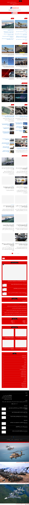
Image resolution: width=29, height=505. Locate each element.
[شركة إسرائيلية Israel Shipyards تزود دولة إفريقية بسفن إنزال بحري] (14, 272)
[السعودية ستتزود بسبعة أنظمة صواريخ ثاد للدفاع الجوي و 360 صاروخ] (12, 147)
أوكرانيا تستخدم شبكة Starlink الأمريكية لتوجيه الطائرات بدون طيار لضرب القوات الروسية (6, 132)
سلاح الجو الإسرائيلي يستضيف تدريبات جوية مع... (22, 462)
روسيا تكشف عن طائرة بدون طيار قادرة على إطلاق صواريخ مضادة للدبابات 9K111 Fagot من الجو (18, 123)
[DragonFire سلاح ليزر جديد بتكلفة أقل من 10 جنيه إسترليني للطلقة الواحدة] (8, 73)
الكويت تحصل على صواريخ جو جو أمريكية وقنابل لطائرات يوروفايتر (19, 284)
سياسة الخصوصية (15, 3)
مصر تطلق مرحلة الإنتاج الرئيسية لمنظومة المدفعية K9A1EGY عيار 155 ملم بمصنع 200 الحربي (8, 337)
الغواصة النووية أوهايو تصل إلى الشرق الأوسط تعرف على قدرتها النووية (8, 29)
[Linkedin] (14, 4)
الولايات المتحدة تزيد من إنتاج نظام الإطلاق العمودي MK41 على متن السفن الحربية (8, 32)
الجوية (14, 362)
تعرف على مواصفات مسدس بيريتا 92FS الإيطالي (21, 426)
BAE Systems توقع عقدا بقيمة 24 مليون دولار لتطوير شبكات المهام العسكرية (5, 125)
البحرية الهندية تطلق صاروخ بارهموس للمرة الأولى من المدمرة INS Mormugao (7, 39)
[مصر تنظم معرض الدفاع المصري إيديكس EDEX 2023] (21, 180)
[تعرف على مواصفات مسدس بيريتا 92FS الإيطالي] (4, 427)
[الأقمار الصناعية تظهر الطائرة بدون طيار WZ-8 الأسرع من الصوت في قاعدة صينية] (8, 110)
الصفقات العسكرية (14, 374)
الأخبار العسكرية (14, 355)
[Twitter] (15, 4)
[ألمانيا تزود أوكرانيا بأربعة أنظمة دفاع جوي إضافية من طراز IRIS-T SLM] (8, 199)
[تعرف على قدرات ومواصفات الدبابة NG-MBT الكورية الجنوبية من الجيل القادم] (25, 127)
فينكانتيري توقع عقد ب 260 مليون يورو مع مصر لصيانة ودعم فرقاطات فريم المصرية (7, 27)
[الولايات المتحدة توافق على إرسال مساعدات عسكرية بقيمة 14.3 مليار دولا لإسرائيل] (12, 143)
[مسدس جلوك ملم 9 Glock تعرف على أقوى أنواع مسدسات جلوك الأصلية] (21, 110)
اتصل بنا (13, 3)
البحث (26, 257)
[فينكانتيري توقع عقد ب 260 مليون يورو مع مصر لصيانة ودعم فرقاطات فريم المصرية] (8, 24)
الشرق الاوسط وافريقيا (14, 369)
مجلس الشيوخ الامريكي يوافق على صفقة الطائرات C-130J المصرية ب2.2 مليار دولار (17, 293)
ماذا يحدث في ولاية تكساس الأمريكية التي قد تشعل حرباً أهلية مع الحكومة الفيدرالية (16, 314)
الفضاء (14, 379)
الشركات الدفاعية (14, 371)
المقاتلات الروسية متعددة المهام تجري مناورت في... (22, 503)
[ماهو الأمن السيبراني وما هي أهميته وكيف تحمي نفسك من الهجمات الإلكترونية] (8, 180)
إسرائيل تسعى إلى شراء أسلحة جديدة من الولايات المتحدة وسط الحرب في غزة (21, 148)
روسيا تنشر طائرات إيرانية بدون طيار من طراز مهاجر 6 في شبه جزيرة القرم (16, 310)
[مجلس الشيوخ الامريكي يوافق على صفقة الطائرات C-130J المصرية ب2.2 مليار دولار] (4, 293)
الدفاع (14, 364)
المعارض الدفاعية (14, 383)
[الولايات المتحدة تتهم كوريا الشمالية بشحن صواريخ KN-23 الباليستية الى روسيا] (21, 218)
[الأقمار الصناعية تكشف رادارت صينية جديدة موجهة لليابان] (12, 128)
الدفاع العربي (11, 3)
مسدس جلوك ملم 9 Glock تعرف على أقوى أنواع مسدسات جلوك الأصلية (21, 116)
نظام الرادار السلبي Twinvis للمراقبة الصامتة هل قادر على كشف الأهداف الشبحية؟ (21, 348)
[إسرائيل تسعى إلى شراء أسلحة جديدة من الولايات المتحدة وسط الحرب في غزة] (21, 73)
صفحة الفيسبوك (24, 300)
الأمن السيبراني (14, 357)
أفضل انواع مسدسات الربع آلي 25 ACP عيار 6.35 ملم (19, 308)
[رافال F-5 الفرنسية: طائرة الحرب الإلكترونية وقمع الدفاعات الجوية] (21, 199)
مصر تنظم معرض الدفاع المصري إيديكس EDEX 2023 (21, 89)
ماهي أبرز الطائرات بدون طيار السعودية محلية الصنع (21, 39)
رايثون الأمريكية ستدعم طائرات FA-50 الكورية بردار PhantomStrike (21, 98)
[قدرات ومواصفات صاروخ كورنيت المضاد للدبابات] (25, 131)
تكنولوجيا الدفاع (14, 386)
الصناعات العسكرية (14, 376)
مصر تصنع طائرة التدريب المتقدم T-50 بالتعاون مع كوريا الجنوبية (8, 348)
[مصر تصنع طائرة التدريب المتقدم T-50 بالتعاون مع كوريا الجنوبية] (8, 343)
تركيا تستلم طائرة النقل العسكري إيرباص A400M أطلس (20, 288)
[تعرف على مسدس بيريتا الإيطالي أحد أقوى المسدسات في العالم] (4, 432)
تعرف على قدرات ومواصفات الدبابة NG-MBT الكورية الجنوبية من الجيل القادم (19, 127)
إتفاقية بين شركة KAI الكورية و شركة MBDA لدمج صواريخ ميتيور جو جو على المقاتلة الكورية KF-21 (21, 37)
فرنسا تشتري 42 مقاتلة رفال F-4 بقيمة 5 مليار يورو (21, 32)
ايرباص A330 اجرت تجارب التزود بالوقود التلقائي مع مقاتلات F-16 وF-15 (18, 416)
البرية (14, 360)
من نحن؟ (18, 3)
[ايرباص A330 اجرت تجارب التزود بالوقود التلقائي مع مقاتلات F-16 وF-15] (4, 417)
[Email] (13, 4)
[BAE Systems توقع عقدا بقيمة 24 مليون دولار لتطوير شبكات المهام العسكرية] (12, 125)
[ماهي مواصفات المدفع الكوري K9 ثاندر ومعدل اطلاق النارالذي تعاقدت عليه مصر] (14, 473)
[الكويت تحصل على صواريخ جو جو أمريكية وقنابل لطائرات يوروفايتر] (4, 285)
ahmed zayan (25, 207)
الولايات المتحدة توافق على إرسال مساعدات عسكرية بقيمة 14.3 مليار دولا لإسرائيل (5, 143)
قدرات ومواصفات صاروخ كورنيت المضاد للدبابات (19, 130)
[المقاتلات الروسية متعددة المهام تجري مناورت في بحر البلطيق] (14, 493)
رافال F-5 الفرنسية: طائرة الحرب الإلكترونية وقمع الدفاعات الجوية (21, 34)
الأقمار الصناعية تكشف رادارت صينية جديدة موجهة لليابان (6, 128)
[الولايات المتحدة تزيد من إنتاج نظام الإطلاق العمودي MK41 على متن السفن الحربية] (21, 332)
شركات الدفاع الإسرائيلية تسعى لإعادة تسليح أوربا (8, 98)
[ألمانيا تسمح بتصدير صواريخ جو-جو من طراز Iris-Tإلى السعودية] (21, 161)
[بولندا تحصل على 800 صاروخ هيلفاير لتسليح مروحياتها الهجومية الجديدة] (12, 151)
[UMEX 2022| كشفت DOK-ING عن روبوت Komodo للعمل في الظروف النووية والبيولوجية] (4, 409)
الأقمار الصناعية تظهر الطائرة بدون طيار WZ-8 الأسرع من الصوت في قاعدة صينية (8, 116)
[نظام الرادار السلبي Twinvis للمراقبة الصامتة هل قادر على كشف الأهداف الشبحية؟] (21, 343)
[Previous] (17, 1)
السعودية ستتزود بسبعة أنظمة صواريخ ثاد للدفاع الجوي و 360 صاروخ (6, 147)
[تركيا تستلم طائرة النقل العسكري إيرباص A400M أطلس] (4, 289)
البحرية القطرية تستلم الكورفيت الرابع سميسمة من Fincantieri (7, 36)
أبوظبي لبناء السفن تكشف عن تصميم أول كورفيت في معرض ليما (8, 34)
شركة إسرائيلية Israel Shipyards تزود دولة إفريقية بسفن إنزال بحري (17, 281)
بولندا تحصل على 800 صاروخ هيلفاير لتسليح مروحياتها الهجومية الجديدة (5, 151)
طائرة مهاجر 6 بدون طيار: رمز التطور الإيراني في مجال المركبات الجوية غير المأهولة (21, 27)
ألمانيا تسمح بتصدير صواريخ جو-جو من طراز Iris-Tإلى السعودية (21, 29)
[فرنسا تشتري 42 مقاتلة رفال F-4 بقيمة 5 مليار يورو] (12, 140)
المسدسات (14, 381)
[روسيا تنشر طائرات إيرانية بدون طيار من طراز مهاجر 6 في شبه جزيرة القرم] (21, 49)
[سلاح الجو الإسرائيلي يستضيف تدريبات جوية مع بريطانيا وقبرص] (14, 452)
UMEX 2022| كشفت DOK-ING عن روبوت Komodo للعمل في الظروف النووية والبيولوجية (18, 408)
